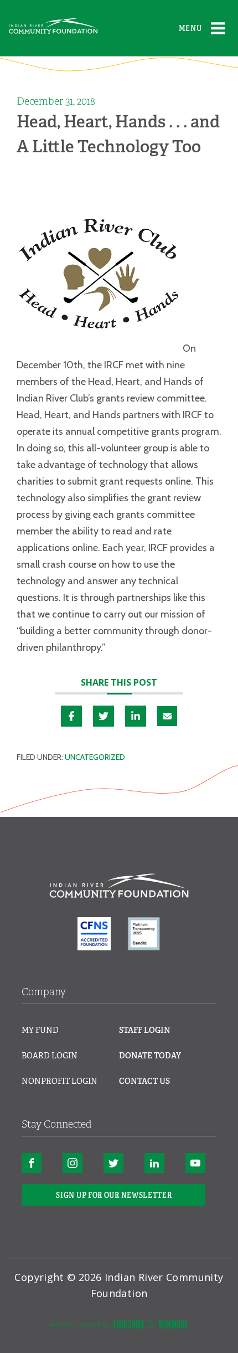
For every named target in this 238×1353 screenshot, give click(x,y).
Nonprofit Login (59, 1081)
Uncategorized (95, 757)
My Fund (40, 1030)
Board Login (49, 1056)
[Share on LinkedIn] (135, 716)
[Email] (167, 716)
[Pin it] (103, 716)
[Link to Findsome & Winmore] (119, 1326)
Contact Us (144, 1081)
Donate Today (150, 1056)
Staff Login (144, 1030)
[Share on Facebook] (71, 716)
